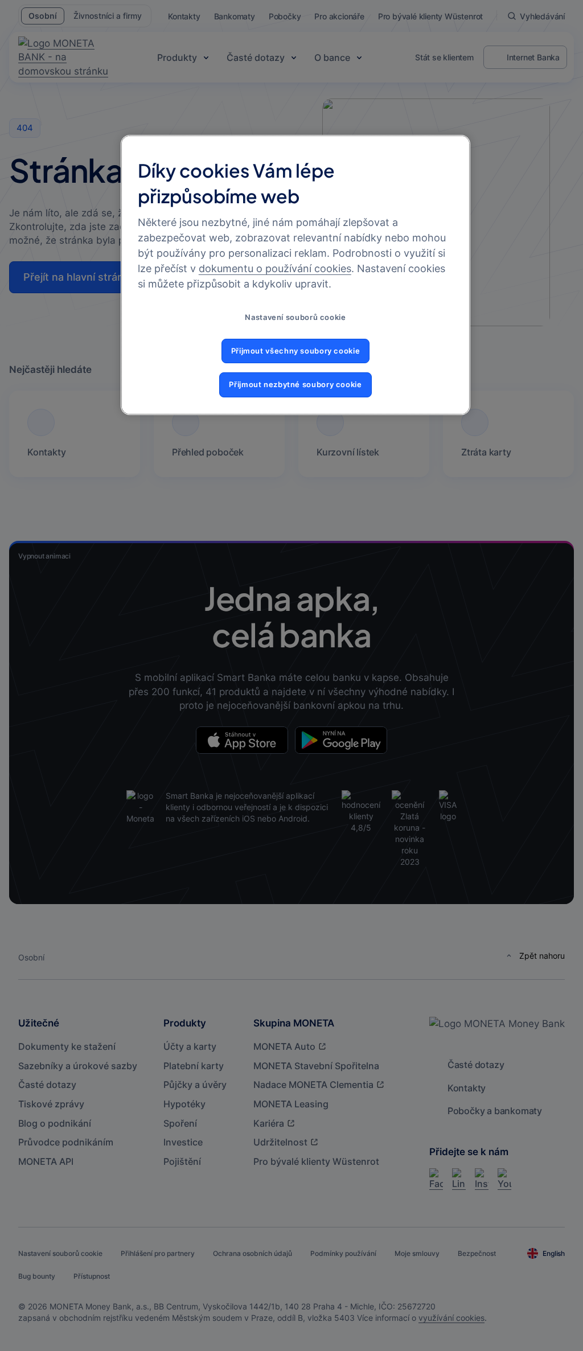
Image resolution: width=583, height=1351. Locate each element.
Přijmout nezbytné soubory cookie (295, 384)
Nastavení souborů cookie (295, 317)
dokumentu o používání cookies (275, 268)
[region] (295, 274)
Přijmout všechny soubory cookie (295, 351)
